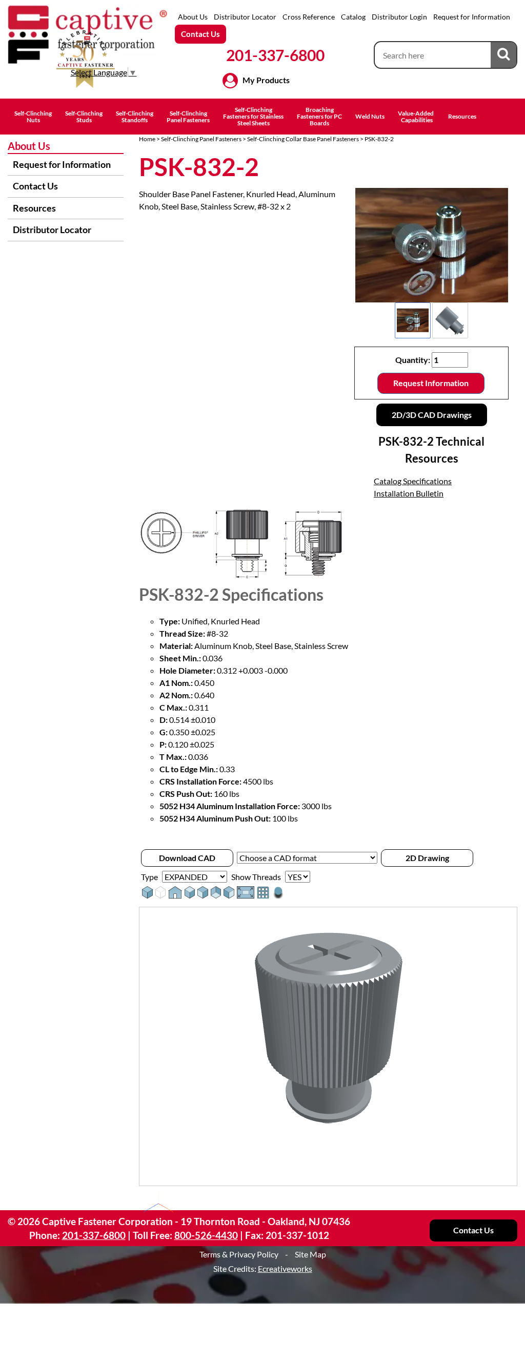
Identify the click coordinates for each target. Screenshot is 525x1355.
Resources (462, 116)
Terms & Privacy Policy (238, 1254)
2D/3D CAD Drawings (432, 414)
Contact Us (200, 34)
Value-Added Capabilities (416, 116)
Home (147, 139)
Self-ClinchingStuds (84, 116)
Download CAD (187, 858)
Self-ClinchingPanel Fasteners (188, 116)
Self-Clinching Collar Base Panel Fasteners (303, 139)
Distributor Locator (245, 16)
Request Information (431, 383)
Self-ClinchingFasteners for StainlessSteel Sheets (253, 116)
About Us (193, 16)
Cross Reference (308, 16)
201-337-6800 (275, 55)
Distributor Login (399, 16)
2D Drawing (427, 858)
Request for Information (471, 16)
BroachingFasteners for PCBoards (319, 116)
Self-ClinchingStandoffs (134, 116)
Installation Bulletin (408, 493)
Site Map (310, 1254)
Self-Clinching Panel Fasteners (201, 139)
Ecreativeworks (285, 1268)
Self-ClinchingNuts (33, 116)
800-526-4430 (206, 1235)
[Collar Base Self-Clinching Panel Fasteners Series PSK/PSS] (431, 245)
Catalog (353, 16)
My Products (266, 80)
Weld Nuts (370, 116)
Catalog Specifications (413, 481)
